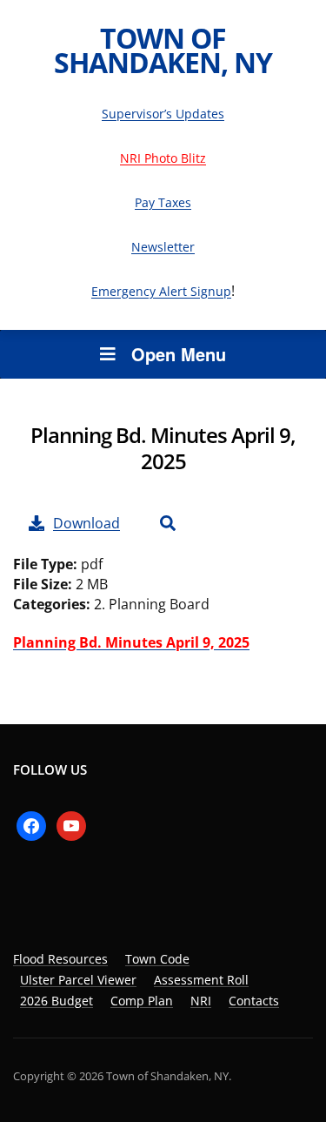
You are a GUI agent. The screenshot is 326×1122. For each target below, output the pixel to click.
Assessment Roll (201, 979)
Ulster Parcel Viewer (78, 979)
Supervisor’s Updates (163, 113)
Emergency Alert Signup (161, 291)
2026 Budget (56, 1000)
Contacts (254, 1000)
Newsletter (163, 247)
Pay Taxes (163, 202)
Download (86, 523)
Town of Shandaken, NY (163, 50)
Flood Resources (60, 959)
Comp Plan (141, 1000)
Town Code (157, 959)
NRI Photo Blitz (163, 158)
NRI (200, 1000)
